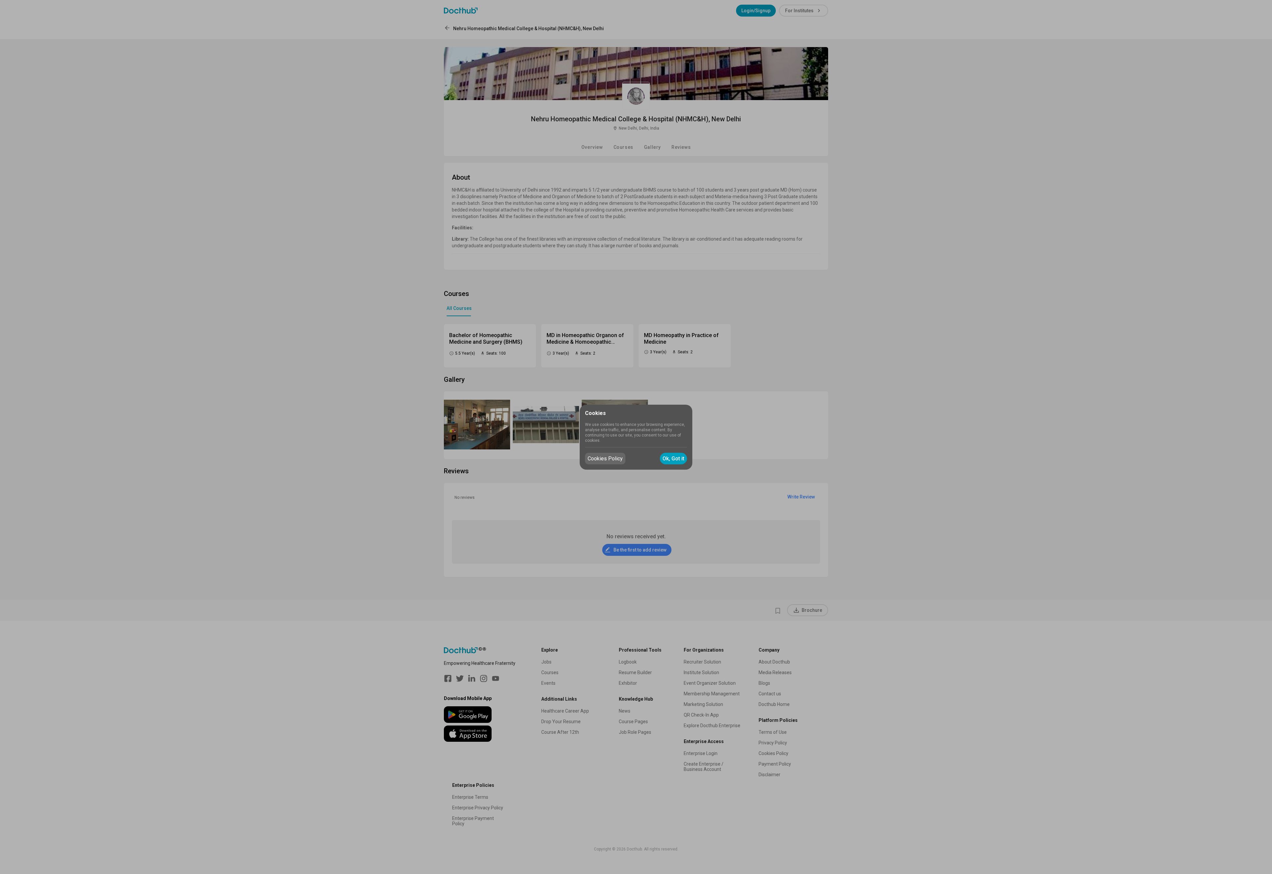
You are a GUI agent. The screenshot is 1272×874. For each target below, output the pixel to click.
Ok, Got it (673, 458)
